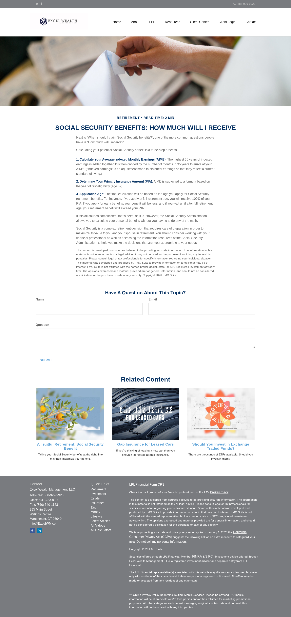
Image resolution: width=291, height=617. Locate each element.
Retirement (98, 489)
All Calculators (101, 530)
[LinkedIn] (37, 4)
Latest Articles (100, 521)
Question (42, 324)
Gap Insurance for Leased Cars (145, 444)
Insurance (98, 503)
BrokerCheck (219, 492)
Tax (93, 507)
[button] (135, 22)
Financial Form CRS (150, 484)
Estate (95, 498)
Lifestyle (96, 516)
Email (152, 299)
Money (95, 512)
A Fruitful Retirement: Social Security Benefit (70, 446)
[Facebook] (41, 4)
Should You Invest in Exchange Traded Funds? (220, 446)
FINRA (197, 556)
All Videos (98, 525)
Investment (98, 494)
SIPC (209, 556)
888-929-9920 (246, 3)
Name (40, 299)
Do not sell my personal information (161, 541)
